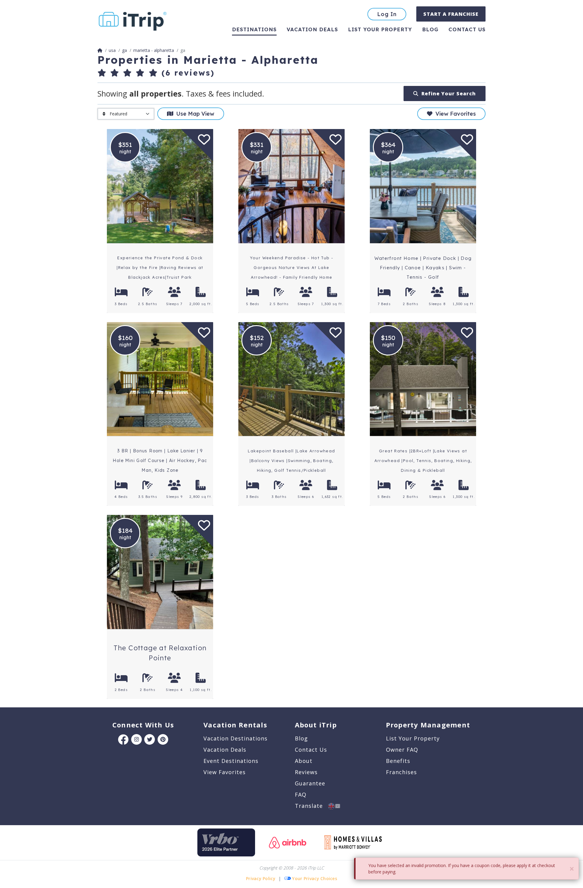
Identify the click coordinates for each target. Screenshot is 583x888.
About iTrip (316, 724)
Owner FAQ (402, 749)
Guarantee (310, 783)
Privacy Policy (260, 878)
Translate (311, 805)
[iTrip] (132, 20)
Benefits (398, 760)
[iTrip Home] (99, 50)
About (303, 760)
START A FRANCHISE (451, 14)
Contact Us (311, 749)
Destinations (254, 29)
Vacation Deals (312, 29)
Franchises (401, 772)
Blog (430, 29)
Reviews (306, 772)
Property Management (428, 724)
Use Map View (193, 113)
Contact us (467, 29)
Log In (387, 14)
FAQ (300, 794)
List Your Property (380, 29)
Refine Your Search (447, 93)
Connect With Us (143, 724)
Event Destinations (230, 760)
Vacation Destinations (235, 738)
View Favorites (454, 113)
